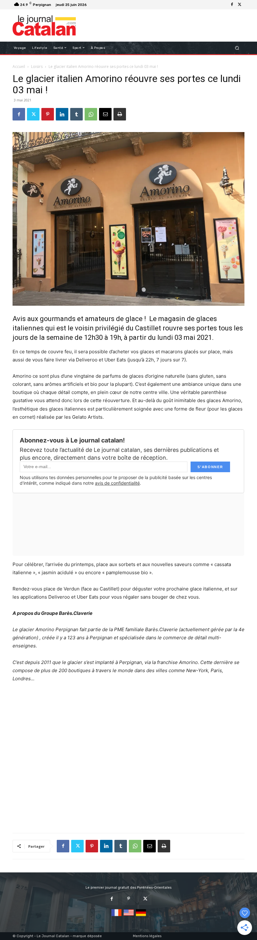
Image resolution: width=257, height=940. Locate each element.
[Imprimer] (119, 114)
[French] (116, 916)
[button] (237, 48)
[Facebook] (232, 4)
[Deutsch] (140, 916)
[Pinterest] (47, 114)
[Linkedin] (62, 114)
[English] (128, 916)
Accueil (19, 66)
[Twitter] (239, 4)
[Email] (105, 114)
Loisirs (37, 66)
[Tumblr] (76, 114)
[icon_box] (92, 5)
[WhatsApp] (91, 114)
